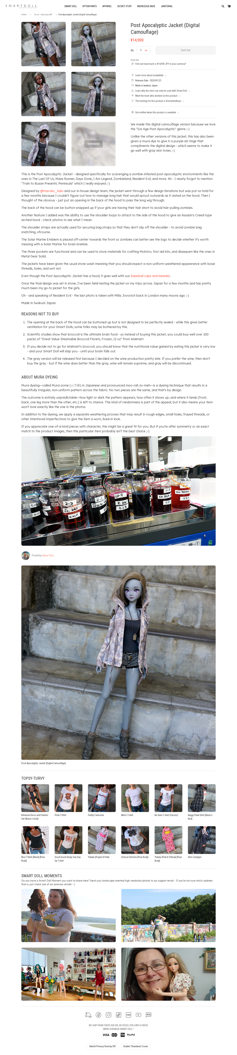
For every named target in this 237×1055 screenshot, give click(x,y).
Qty (132, 50)
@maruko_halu (51, 191)
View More (93, 144)
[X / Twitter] (88, 1015)
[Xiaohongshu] (128, 1015)
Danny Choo (48, 555)
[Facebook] (98, 1015)
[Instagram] (108, 1015)
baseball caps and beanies (150, 276)
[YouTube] (139, 1015)
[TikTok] (119, 1015)
